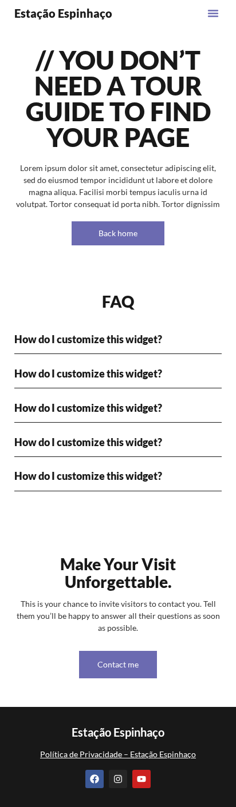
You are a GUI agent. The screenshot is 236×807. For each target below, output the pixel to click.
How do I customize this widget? (88, 339)
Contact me (118, 664)
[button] (213, 13)
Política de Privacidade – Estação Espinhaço (118, 754)
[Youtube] (141, 779)
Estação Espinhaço (63, 13)
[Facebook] (94, 779)
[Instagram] (118, 779)
